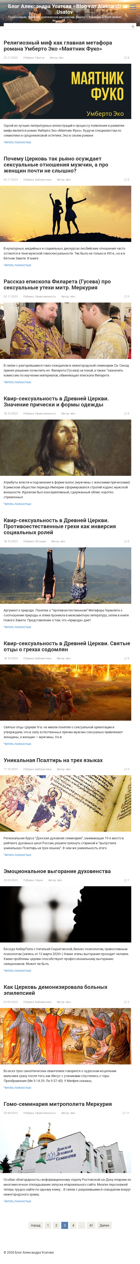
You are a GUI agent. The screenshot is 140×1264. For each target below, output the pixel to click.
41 (91, 1225)
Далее (104, 1225)
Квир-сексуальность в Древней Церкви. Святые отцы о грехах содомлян (67, 646)
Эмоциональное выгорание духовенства (57, 871)
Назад (35, 1225)
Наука (39, 880)
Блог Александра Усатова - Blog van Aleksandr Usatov (64, 9)
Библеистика (43, 179)
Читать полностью (17, 142)
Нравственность (45, 296)
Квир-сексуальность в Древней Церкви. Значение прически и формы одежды (56, 401)
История (40, 541)
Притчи (39, 57)
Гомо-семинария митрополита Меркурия (58, 1104)
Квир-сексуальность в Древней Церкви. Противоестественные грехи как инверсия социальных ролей (60, 526)
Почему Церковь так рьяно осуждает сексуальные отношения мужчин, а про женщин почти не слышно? (56, 164)
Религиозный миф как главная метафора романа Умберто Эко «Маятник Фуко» (58, 45)
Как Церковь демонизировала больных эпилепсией (55, 990)
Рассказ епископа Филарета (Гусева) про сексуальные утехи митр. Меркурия (57, 284)
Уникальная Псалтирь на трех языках (53, 760)
